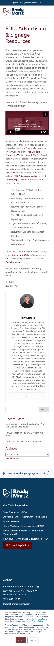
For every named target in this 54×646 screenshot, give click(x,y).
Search (44, 409)
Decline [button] (33, 640)
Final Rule (10, 172)
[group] (27, 473)
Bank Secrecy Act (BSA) (15, 512)
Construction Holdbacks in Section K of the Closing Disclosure (25, 425)
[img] (44, 473)
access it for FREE (14, 64)
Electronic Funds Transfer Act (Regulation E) (25, 516)
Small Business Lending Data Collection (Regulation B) (23, 532)
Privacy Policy (37, 621)
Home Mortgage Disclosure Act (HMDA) (24, 526)
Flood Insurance (11, 521)
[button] (4, 473)
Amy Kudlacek (28, 317)
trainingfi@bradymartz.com (16, 604)
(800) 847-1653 (11, 599)
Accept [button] (20, 640)
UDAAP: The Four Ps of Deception (23, 441)
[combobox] (24, 409)
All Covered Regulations (17, 545)
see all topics (12, 458)
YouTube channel (13, 262)
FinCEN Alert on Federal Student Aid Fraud (24, 434)
